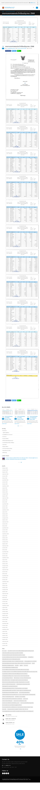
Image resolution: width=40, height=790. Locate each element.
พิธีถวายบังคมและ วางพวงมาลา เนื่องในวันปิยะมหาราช (22, 677)
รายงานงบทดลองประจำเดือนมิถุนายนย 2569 (34, 418)
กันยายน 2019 (5, 633)
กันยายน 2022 (5, 561)
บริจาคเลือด (17, 665)
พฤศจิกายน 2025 (6, 486)
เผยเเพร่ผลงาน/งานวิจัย (6, 450)
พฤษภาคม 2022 (5, 569)
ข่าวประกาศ (4, 436)
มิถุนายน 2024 (5, 519)
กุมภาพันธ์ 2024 (5, 527)
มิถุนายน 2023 (5, 543)
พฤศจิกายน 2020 (6, 605)
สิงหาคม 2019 (5, 635)
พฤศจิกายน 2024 (6, 509)
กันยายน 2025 (5, 490)
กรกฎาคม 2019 (5, 637)
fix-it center (4, 650)
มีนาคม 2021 (5, 597)
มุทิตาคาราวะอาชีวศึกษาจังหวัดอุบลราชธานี (8, 684)
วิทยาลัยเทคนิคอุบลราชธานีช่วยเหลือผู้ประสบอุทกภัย (10, 692)
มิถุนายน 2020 (5, 615)
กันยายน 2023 (5, 537)
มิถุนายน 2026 (5, 472)
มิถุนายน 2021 (5, 591)
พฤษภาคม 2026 (5, 474)
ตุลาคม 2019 (5, 631)
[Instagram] (37, 4)
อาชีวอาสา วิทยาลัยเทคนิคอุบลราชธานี (8, 696)
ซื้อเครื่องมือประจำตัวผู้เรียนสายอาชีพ (8, 665)
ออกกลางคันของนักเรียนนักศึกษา (24, 692)
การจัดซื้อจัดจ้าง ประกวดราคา (7, 434)
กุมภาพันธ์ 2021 (5, 599)
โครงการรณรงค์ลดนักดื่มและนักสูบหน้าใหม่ (27, 702)
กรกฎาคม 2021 (5, 589)
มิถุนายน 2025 (5, 496)
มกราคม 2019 (5, 645)
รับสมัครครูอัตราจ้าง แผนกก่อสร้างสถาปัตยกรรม (9, 686)
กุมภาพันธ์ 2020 (5, 623)
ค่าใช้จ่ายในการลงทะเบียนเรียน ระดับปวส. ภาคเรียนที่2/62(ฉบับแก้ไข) (12, 661)
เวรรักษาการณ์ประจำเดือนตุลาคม (7, 700)
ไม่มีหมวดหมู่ (5, 452)
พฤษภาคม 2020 (5, 617)
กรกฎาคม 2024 (5, 517)
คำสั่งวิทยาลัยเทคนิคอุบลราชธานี (8, 440)
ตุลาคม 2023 (5, 535)
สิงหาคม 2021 (5, 587)
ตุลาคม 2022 (5, 559)
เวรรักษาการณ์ (25, 698)
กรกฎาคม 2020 (5, 613)
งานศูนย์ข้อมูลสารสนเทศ (11, 48)
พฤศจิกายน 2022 (6, 557)
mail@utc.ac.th (32, 2)
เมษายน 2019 (5, 643)
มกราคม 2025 (5, 506)
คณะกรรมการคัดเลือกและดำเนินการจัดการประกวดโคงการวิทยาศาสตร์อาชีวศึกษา (14, 657)
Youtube (6, 773)
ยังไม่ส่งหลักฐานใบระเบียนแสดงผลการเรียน (23, 684)
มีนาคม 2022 (5, 573)
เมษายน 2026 (5, 476)
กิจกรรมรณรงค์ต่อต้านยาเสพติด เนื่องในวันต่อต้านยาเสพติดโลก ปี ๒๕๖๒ (13, 655)
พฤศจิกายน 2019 (6, 629)
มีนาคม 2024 (5, 525)
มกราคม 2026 (5, 482)
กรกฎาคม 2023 (5, 541)
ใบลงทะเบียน (4, 709)
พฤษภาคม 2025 (5, 498)
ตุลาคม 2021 (5, 583)
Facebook (3, 773)
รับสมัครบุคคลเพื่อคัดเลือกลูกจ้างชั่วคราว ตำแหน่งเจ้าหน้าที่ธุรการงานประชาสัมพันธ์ (14, 688)
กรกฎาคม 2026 (5, 470)
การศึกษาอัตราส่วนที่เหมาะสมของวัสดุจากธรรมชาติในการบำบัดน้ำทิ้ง (12, 653)
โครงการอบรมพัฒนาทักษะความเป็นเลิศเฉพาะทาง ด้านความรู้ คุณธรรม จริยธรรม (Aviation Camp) (17, 707)
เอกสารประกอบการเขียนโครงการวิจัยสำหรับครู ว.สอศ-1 (10, 702)
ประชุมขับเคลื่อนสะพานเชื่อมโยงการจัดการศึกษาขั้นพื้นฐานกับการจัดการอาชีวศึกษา (14, 673)
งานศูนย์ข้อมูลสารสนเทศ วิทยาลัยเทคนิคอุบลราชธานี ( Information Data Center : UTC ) (16, 779)
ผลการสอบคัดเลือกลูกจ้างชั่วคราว (7, 677)
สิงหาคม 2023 (5, 539)
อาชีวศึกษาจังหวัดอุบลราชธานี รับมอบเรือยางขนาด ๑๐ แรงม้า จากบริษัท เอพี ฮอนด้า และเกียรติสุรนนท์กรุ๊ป (18, 694)
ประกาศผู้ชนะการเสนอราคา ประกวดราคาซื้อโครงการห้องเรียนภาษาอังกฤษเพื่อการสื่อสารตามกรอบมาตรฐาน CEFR (19, 671)
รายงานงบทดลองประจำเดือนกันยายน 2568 (9, 418)
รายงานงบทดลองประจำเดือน (21, 48)
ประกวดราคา (26, 665)
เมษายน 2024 (5, 523)
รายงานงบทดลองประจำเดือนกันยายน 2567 (21, 418)
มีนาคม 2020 (5, 621)
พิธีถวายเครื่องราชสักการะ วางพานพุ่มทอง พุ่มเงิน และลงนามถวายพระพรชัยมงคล (15, 680)
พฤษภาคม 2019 (5, 641)
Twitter (4, 773)
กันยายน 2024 (5, 513)
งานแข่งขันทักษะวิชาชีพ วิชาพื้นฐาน (8, 442)
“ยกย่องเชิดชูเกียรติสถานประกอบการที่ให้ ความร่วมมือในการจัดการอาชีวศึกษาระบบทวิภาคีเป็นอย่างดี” (17, 711)
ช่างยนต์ (33, 663)
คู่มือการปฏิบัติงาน (6, 432)
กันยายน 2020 (5, 609)
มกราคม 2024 (5, 529)
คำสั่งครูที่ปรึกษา (30, 657)
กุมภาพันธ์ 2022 (5, 575)
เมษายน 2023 (5, 547)
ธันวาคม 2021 (5, 579)
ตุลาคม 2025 (5, 488)
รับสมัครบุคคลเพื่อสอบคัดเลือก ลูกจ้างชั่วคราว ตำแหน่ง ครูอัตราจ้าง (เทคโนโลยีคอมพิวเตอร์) (16, 690)
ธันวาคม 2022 (5, 555)
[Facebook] (37, 1)
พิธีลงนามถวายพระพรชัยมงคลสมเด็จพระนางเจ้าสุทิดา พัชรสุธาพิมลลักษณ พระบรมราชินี (15, 682)
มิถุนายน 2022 (5, 567)
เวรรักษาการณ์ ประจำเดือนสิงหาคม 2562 (20, 700)
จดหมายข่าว (5, 444)
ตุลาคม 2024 (5, 511)
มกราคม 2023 (5, 553)
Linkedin (8, 773)
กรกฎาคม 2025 (5, 494)
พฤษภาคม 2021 (5, 593)
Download (5, 430)
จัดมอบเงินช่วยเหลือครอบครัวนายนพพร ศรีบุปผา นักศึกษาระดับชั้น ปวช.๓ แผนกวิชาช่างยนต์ (16, 663)
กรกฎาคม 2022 (5, 565)
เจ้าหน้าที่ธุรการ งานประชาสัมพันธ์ (20, 696)
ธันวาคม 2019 (5, 627)
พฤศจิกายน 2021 (6, 581)
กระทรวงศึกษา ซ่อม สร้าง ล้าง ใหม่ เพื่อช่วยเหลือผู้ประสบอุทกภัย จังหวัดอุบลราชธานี (21, 650)
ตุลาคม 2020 (5, 607)
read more (4, 423)
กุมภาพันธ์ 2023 (5, 551)
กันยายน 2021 (5, 585)
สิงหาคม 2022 (5, 563)
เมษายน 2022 (5, 571)
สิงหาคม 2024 (5, 515)
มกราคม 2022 (5, 577)
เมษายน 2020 (5, 619)
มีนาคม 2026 (5, 478)
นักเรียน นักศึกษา (5, 446)
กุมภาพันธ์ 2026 (5, 480)
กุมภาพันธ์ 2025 (5, 504)
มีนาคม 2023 (5, 549)
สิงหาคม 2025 (5, 492)
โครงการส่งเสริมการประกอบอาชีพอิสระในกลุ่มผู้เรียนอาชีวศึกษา (12, 705)
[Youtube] (37, 2)
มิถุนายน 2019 (5, 639)
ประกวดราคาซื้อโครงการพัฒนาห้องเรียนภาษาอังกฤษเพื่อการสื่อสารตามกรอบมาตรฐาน (15, 669)
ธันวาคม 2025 (5, 484)
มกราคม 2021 (5, 601)
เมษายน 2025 (5, 500)
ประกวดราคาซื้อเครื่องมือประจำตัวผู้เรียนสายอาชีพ (10, 667)
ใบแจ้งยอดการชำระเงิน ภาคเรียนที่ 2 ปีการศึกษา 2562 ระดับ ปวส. (17, 709)
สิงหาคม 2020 (5, 611)
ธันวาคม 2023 (5, 531)
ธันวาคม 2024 (5, 508)
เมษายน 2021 (5, 595)
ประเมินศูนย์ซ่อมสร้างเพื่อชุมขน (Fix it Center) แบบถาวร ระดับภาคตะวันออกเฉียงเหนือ (15, 675)
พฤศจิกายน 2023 (6, 533)
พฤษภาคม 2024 (5, 521)
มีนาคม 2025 (5, 502)
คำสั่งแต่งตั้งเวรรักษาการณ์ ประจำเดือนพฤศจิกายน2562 (11, 659)
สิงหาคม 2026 (5, 468)
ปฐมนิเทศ (21, 665)
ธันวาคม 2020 (5, 603)
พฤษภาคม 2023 (5, 545)
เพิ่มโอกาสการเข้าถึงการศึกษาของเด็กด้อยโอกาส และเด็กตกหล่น (12, 698)
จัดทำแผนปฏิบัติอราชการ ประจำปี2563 (30, 661)
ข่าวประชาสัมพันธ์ (5, 438)
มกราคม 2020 (5, 625)
